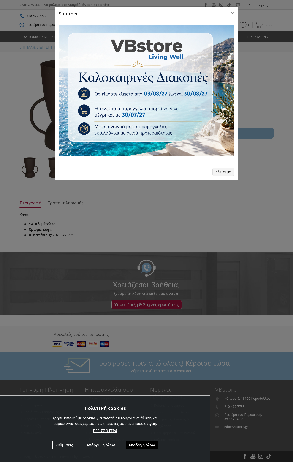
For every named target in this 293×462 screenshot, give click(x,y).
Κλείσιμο (223, 171)
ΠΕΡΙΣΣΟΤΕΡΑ (105, 430)
